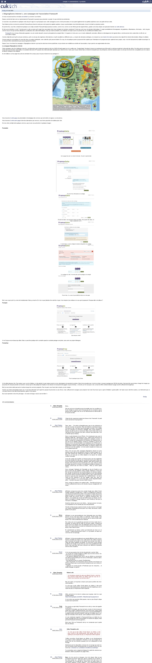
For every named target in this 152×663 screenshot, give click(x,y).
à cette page (13, 118)
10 (51, 606)
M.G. (61, 629)
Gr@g (4, 10)
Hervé (60, 552)
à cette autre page (15, 120)
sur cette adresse (119, 26)
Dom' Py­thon (58, 425)
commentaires (73, 1)
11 (50, 629)
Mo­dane (60, 418)
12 (51, 657)
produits (83, 1)
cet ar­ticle (24, 16)
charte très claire (107, 37)
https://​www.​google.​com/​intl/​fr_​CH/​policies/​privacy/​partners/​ (82, 596)
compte (65, 1)
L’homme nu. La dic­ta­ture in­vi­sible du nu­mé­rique (84, 647)
